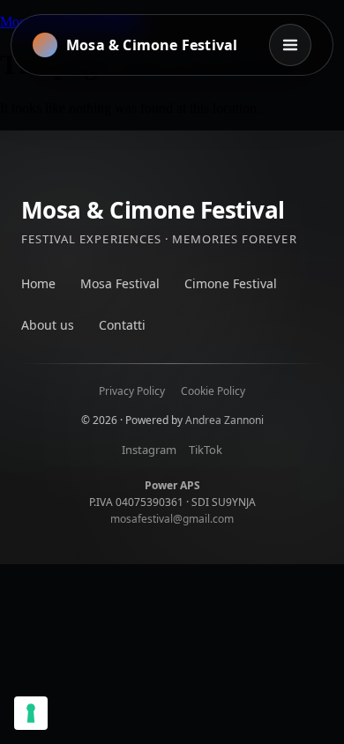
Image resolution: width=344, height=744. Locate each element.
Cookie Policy (213, 390)
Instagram (149, 450)
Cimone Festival (230, 283)
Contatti (122, 324)
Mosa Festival (120, 283)
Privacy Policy (132, 390)
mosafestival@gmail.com (172, 518)
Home (38, 283)
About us (47, 324)
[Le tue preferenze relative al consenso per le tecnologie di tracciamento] (31, 713)
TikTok (205, 450)
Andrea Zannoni (224, 420)
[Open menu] (290, 45)
